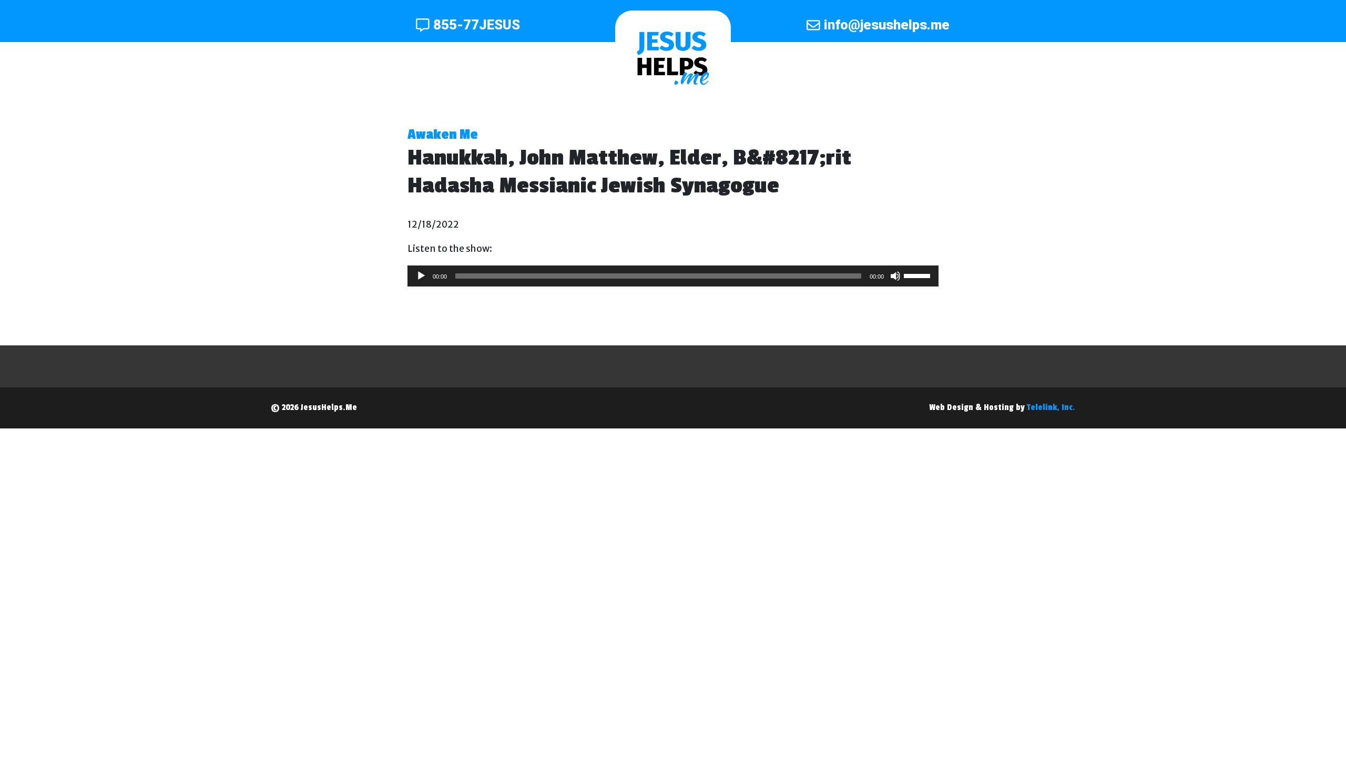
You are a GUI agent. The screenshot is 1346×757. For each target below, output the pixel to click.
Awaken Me (442, 134)
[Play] (421, 276)
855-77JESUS (476, 25)
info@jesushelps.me (887, 25)
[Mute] (895, 276)
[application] (673, 276)
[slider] (918, 274)
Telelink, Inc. (1051, 407)
